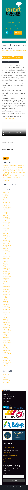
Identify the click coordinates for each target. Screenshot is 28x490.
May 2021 (5, 281)
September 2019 (7, 312)
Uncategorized (8, 50)
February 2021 (6, 286)
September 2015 (7, 362)
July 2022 (5, 260)
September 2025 (7, 207)
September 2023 (7, 245)
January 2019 (6, 324)
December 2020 (6, 289)
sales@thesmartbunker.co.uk (10, 455)
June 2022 (5, 261)
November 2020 (6, 291)
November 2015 (6, 360)
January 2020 (6, 306)
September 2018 (7, 331)
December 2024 (6, 222)
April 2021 (5, 283)
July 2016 (5, 355)
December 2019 (6, 308)
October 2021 (6, 275)
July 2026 (5, 194)
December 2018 (6, 326)
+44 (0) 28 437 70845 (9, 447)
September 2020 (7, 294)
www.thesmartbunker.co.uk (8, 118)
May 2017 (5, 347)
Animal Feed (6, 374)
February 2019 (6, 322)
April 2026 (5, 199)
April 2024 (5, 233)
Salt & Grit (5, 379)
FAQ (4, 461)
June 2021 (5, 280)
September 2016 (7, 354)
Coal (4, 376)
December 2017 (6, 339)
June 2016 (5, 357)
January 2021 (6, 288)
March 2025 (5, 217)
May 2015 (5, 367)
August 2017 (6, 344)
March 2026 (5, 200)
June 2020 (5, 298)
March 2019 (5, 321)
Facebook (11, 32)
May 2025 (5, 214)
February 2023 (6, 252)
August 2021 (6, 278)
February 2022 (6, 268)
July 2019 (5, 314)
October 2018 (6, 329)
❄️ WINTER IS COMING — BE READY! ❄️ (13, 169)
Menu (14, 40)
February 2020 (6, 304)
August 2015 (6, 364)
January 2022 (6, 270)
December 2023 (6, 240)
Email (4, 473)
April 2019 (5, 319)
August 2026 (6, 192)
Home (3, 50)
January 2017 (6, 352)
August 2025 (6, 209)
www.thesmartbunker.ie (7, 120)
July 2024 (5, 230)
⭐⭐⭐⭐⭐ (6, 174)
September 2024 (7, 227)
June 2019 (5, 316)
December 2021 (6, 271)
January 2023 (6, 253)
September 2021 (7, 276)
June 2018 (5, 334)
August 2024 (6, 228)
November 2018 (6, 327)
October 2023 (6, 243)
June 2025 (5, 212)
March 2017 (5, 349)
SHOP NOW (18, 33)
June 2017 (5, 345)
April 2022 (5, 265)
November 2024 (6, 224)
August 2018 (6, 332)
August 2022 (6, 258)
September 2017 (7, 342)
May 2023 (5, 247)
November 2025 (6, 204)
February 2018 (6, 337)
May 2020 (5, 299)
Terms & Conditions (7, 458)
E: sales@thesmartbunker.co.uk (14, 29)
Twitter (7, 32)
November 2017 (6, 340)
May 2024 (5, 232)
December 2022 (6, 255)
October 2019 (6, 311)
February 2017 (6, 350)
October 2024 (6, 225)
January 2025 (6, 220)
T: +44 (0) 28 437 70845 (14, 22)
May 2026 (5, 197)
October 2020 (6, 293)
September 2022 (7, 256)
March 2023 (5, 250)
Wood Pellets (6, 382)
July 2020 (5, 296)
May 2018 (5, 336)
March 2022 (5, 266)
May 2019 (5, 317)
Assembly (5, 460)
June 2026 (5, 196)
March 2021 (5, 284)
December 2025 (6, 202)
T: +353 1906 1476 (14, 25)
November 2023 (6, 242)
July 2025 (5, 210)
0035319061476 (8, 452)
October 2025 (6, 205)
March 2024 (5, 235)
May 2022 (5, 263)
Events (4, 377)
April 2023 (5, 248)
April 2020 (5, 301)
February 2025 (6, 219)
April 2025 (5, 215)
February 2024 (6, 237)
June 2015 (5, 365)
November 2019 (6, 309)
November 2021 (6, 273)
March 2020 (5, 303)
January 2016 (6, 359)
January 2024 (6, 238)
